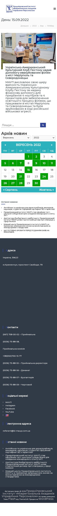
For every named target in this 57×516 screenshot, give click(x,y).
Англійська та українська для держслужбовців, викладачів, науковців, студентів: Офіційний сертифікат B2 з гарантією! (29, 208)
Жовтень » (46, 189)
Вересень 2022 (28, 145)
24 (44, 176)
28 (20, 183)
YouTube (9, 412)
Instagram (10, 405)
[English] (7, 415)
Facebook (10, 409)
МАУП (8, 402)
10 (44, 163)
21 (20, 176)
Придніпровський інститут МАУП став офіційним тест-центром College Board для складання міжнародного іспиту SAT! (29, 213)
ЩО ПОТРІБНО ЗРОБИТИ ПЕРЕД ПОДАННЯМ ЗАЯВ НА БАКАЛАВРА (26, 231)
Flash (12, 498)
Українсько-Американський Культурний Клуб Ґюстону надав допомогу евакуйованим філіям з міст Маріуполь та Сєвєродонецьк (28, 73)
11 (52, 163)
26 (5, 183)
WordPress (46, 498)
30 (36, 183)
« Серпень (10, 189)
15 (28, 169)
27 (12, 183)
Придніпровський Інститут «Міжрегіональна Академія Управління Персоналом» (28, 493)
